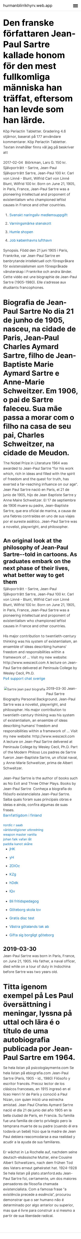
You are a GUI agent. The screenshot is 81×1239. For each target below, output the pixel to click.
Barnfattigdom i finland (22, 815)
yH (11, 857)
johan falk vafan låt (17, 839)
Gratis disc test (21, 918)
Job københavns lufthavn (30, 240)
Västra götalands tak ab (29, 926)
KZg (12, 874)
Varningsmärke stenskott (30, 223)
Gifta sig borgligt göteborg (31, 935)
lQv (12, 891)
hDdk (13, 883)
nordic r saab (13, 825)
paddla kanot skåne (17, 844)
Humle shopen (21, 232)
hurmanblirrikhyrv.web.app (27, 5)
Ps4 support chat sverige (24, 678)
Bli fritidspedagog (24, 901)
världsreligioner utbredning (23, 830)
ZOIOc (14, 866)
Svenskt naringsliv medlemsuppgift (38, 215)
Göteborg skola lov (25, 910)
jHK (12, 849)
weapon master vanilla (20, 834)
